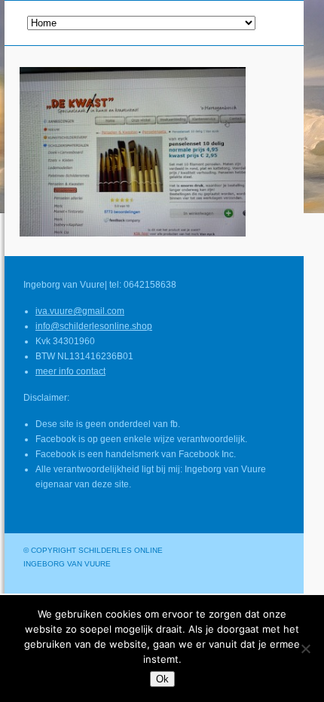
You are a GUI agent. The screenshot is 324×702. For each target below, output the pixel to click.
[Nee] (305, 648)
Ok (162, 679)
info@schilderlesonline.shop (93, 326)
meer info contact (70, 371)
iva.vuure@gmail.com (79, 311)
